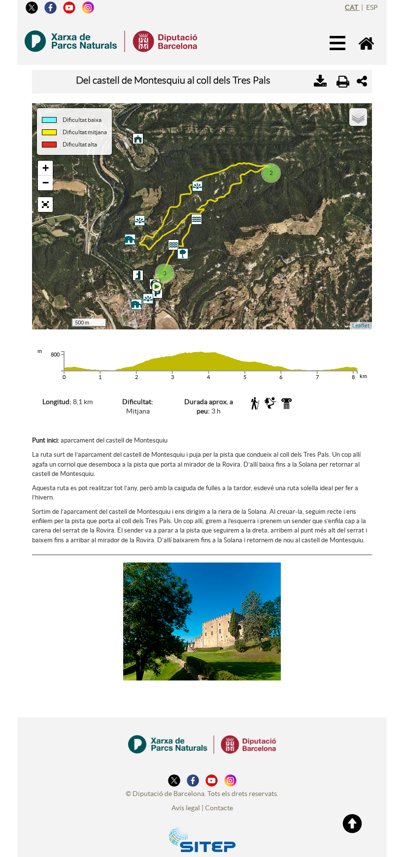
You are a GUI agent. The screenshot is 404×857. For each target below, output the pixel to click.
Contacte (219, 808)
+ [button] (45, 168)
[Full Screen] (45, 204)
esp (372, 7)
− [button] (45, 183)
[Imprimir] (343, 81)
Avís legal (185, 808)
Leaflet (361, 325)
